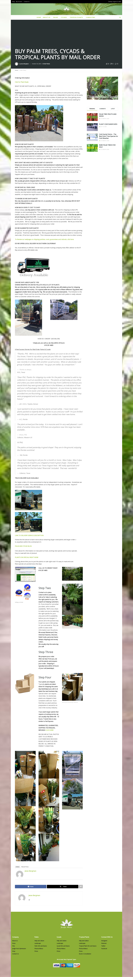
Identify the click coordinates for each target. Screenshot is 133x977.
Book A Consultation (85, 954)
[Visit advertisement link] (102, 88)
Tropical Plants (76, 17)
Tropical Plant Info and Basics (87, 946)
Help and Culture (39, 941)
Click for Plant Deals (21, 82)
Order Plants (46, 64)
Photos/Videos (38, 948)
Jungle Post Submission (19, 948)
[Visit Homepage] (66, 9)
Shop (13, 1)
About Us (46, 17)
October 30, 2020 (36, 64)
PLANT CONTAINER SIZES (108, 124)
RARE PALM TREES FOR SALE (107, 146)
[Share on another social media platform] (81, 886)
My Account (19, 1)
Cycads (64, 17)
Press (13, 943)
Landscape (37, 943)
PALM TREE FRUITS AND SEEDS (107, 115)
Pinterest (103, 943)
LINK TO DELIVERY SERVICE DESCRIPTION (29, 535)
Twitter (103, 946)
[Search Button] (120, 17)
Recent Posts (25, 866)
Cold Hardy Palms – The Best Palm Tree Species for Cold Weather (108, 136)
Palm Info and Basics (40, 946)
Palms (55, 17)
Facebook (104, 948)
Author (17, 866)
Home (39, 17)
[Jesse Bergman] (19, 874)
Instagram (104, 941)
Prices (36, 951)
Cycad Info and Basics (63, 946)
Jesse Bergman (24, 64)
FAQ (13, 946)
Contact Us (26, 1)
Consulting (90, 17)
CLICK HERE (49, 730)
